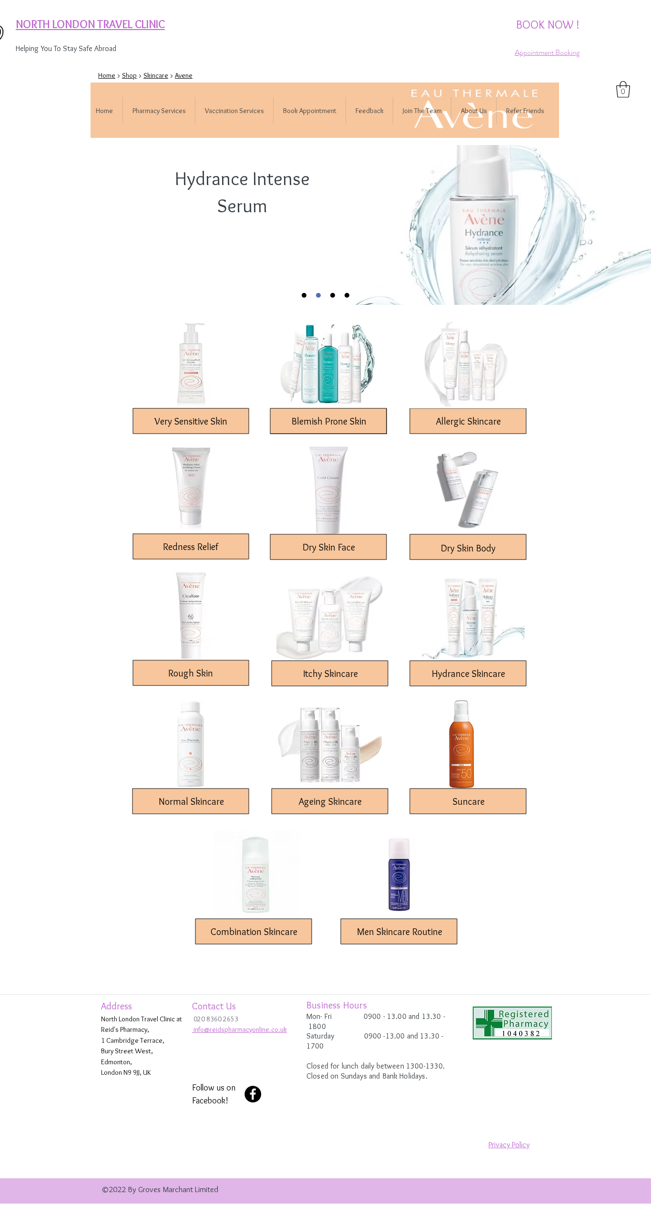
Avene (184, 75)
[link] (623, 89)
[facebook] (252, 1094)
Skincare (155, 75)
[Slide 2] (318, 295)
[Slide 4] (347, 295)
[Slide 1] (304, 295)
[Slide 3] (332, 295)
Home (106, 75)
